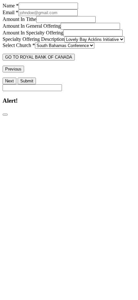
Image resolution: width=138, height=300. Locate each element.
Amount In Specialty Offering (33, 32)
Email (10, 12)
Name (11, 5)
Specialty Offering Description (34, 39)
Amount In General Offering (32, 26)
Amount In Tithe (19, 19)
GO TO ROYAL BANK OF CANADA (38, 57)
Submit (26, 81)
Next (9, 81)
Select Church (19, 45)
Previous (13, 69)
